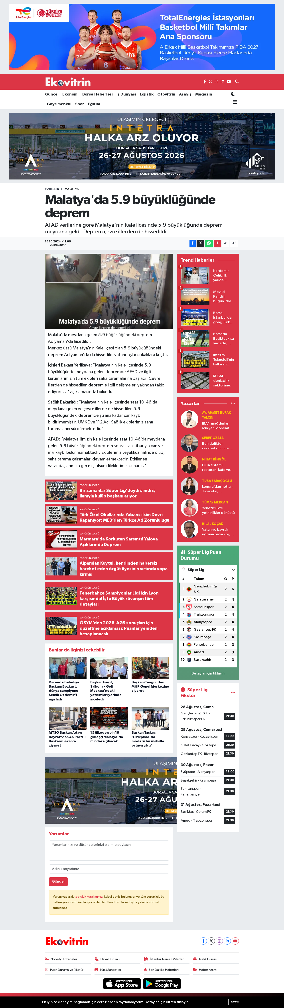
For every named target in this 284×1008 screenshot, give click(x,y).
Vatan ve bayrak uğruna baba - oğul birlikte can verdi (217, 532)
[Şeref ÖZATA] (189, 443)
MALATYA (72, 189)
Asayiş (185, 94)
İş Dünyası (126, 94)
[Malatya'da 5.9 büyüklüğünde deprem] (109, 291)
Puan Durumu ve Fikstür (66, 969)
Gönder (58, 881)
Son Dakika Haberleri (164, 969)
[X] (211, 941)
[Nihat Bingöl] (189, 464)
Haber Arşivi (208, 969)
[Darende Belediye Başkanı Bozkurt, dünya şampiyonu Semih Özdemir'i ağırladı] (68, 668)
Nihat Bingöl (214, 459)
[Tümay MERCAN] (189, 507)
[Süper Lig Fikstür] (233, 693)
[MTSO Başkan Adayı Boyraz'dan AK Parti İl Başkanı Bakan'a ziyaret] (68, 718)
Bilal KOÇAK (212, 524)
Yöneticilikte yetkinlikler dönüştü (218, 510)
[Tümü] (233, 404)
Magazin (203, 94)
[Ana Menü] (234, 102)
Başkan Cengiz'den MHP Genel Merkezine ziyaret (150, 686)
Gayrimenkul (59, 104)
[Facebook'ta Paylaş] (192, 243)
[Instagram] (219, 941)
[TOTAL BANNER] (142, 37)
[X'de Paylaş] (200, 243)
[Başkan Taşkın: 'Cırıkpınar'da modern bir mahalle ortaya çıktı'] (150, 718)
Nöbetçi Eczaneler (64, 959)
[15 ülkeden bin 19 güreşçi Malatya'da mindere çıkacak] (109, 718)
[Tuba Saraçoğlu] (189, 486)
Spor (79, 104)
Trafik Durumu (208, 959)
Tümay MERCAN (215, 502)
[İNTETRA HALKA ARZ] (142, 146)
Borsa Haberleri (97, 94)
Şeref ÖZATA (213, 438)
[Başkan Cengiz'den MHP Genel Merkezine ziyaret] (150, 668)
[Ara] (237, 82)
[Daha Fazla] (217, 243)
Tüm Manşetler (110, 969)
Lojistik (147, 94)
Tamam (235, 1001)
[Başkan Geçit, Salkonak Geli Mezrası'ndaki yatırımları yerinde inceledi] (109, 668)
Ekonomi (70, 94)
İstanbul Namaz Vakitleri (167, 959)
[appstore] (122, 984)
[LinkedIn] (227, 941)
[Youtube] (235, 941)
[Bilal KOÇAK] (189, 529)
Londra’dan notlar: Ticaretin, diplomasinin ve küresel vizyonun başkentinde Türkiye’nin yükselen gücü (218, 489)
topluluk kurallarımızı (89, 896)
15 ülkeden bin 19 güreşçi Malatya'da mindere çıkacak (106, 737)
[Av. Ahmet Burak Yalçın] (189, 419)
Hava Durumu (110, 959)
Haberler (52, 189)
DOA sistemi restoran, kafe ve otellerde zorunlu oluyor (216, 467)
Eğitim (94, 104)
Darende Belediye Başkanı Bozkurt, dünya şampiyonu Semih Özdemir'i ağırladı (64, 690)
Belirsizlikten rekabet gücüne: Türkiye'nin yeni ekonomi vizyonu (216, 446)
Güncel (52, 94)
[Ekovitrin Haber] (68, 82)
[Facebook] (203, 941)
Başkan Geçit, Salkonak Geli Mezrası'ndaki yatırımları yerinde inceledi (106, 690)
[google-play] (162, 984)
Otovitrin (166, 94)
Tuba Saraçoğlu (217, 481)
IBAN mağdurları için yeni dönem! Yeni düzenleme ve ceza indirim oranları (217, 426)
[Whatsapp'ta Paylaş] (209, 243)
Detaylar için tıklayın (208, 673)
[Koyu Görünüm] (233, 94)
